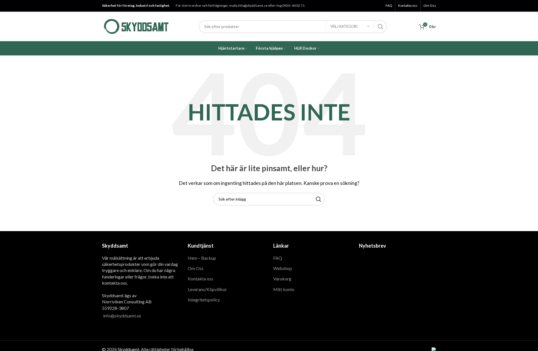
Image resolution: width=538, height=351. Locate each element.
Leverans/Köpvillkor (207, 289)
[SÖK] (380, 26)
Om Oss (195, 268)
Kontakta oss (200, 278)
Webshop (282, 268)
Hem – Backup (202, 258)
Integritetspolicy (204, 299)
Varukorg (282, 278)
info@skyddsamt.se (122, 315)
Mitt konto (283, 289)
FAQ (277, 258)
